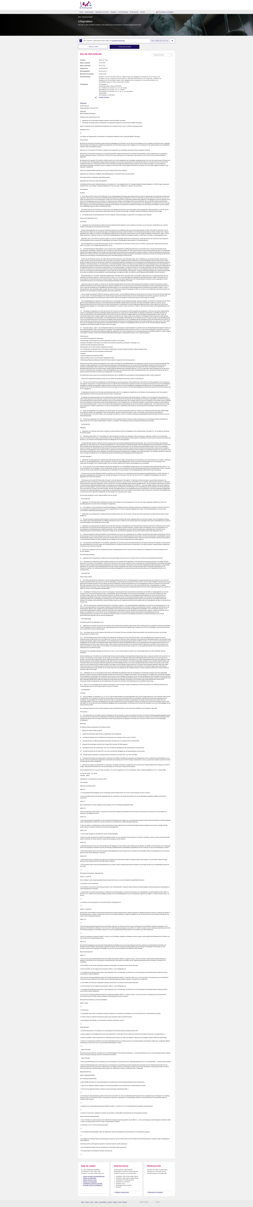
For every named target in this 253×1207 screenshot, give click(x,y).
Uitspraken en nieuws (102, 12)
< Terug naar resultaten (124, 46)
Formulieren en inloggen (166, 12)
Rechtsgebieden (85, 71)
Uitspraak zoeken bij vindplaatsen (92, 1185)
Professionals (134, 12)
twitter (162, 1202)
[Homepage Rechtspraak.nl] (85, 4)
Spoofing (110, 1202)
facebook (164, 1202)
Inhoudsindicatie (85, 76)
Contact (142, 12)
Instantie (82, 60)
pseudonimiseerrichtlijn (118, 40)
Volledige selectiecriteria (122, 1192)
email (152, 1202)
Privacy (91, 1202)
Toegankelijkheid (103, 1202)
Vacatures (115, 1202)
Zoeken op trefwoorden (89, 1178)
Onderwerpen (89, 12)
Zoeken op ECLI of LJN (89, 1180)
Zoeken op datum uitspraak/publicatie (93, 1176)
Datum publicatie (85, 65)
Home (81, 12)
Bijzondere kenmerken (87, 74)
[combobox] (162, 55)
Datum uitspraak (85, 63)
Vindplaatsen (84, 84)
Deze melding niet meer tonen (160, 40)
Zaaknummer (84, 68)
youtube (172, 1202)
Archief (119, 1202)
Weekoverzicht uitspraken (155, 1192)
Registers (114, 12)
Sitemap (87, 1202)
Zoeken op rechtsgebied (90, 1181)
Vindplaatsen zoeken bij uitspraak (92, 1183)
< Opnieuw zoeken (93, 46)
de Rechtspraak (123, 12)
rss (150, 1202)
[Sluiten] (172, 41)
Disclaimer (124, 1202)
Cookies (96, 1202)
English (82, 1202)
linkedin (169, 1202)
